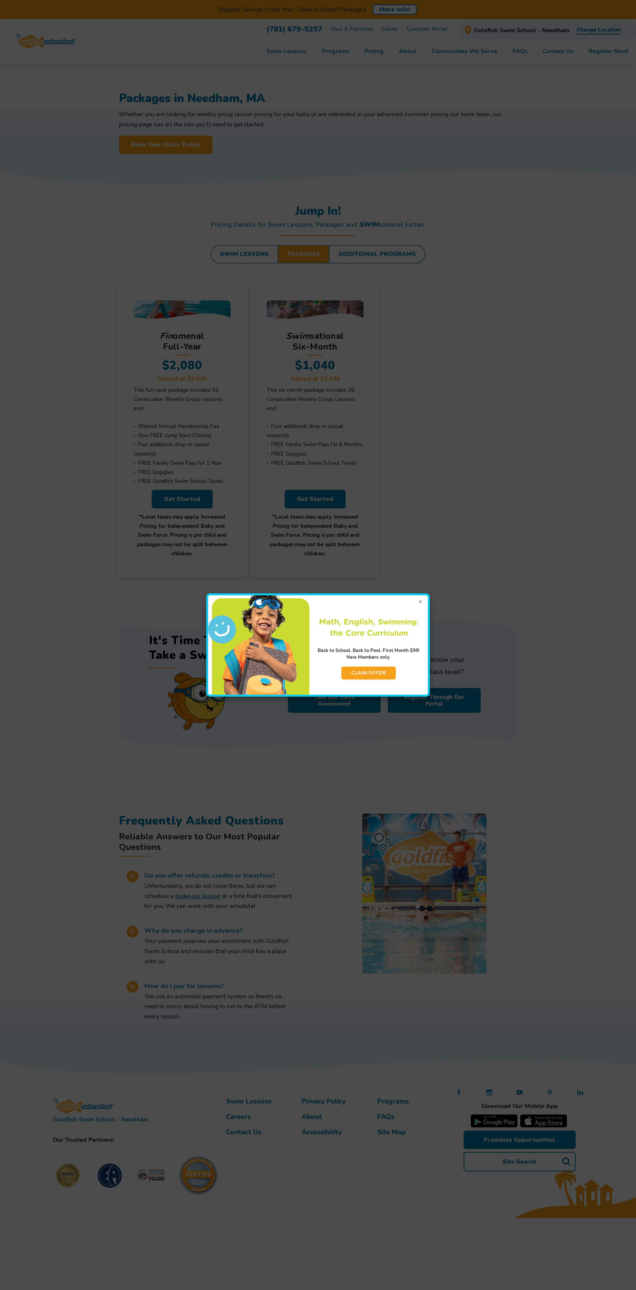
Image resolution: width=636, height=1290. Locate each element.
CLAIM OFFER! (368, 673)
